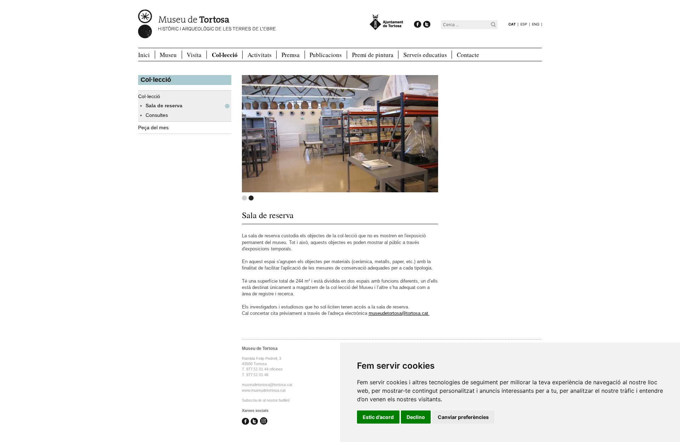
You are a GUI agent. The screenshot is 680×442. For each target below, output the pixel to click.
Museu (168, 55)
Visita (194, 55)
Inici (144, 55)
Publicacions (326, 55)
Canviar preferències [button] (463, 417)
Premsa (291, 55)
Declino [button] (416, 417)
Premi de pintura (372, 55)
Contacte (468, 55)
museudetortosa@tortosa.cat (399, 313)
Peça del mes (153, 127)
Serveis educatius (425, 55)
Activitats (260, 55)
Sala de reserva (164, 105)
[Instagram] (263, 422)
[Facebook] (417, 16)
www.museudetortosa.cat (263, 390)
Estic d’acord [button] (378, 417)
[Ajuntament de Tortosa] (386, 26)
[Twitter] (426, 16)
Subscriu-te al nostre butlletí (266, 400)
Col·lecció (225, 55)
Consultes (157, 115)
